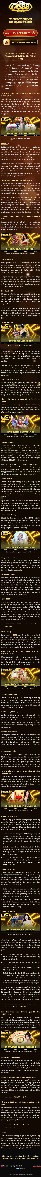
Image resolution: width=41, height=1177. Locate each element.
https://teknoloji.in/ (25, 954)
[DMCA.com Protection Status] (20, 1168)
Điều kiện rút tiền (21, 1097)
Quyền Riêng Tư (32, 1158)
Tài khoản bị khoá (21, 1125)
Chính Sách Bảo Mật (21, 1156)
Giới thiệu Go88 (7, 1156)
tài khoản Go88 (19, 1007)
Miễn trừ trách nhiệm (17, 1158)
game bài (19, 570)
